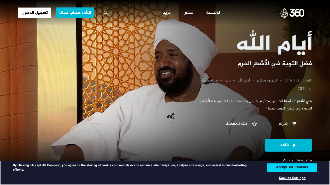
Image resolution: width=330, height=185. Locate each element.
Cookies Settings (292, 178)
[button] (288, 124)
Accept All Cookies (292, 167)
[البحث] (105, 12)
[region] (165, 173)
